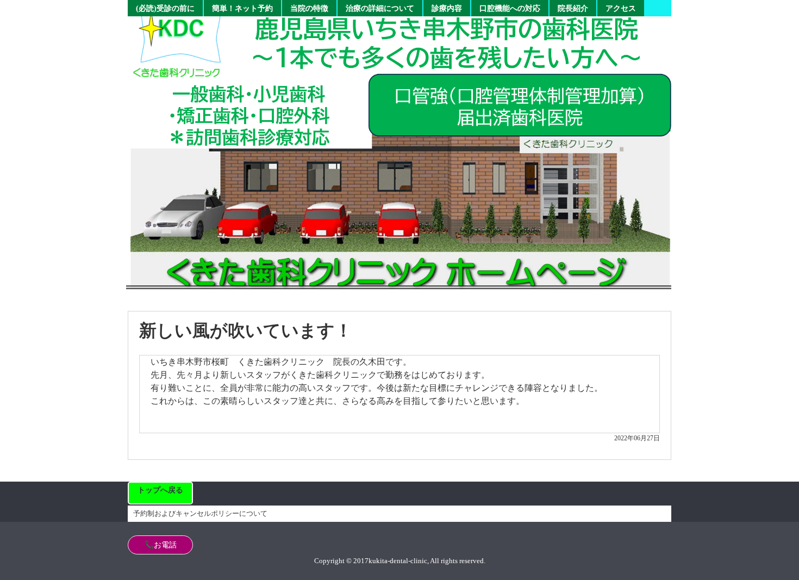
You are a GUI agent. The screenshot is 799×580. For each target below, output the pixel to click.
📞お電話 (161, 545)
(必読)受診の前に (165, 8)
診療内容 (447, 8)
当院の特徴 (309, 8)
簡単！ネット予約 (242, 8)
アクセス (621, 8)
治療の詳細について (380, 8)
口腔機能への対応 (509, 8)
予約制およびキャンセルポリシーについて (200, 513)
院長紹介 (573, 8)
